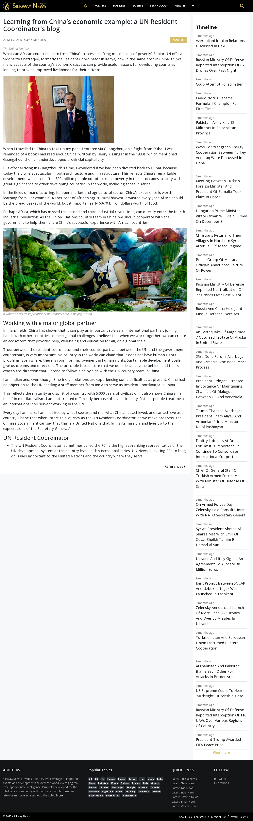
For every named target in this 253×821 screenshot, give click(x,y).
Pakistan (103, 783)
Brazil (119, 791)
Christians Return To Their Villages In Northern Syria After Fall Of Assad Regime (218, 240)
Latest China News (184, 783)
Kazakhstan (129, 795)
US (96, 779)
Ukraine (104, 787)
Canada (155, 787)
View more (221, 752)
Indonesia (144, 791)
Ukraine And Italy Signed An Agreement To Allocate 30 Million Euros (219, 564)
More (59, 795)
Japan (150, 779)
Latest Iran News (183, 788)
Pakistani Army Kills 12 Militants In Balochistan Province (216, 127)
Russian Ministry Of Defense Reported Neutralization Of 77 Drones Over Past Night (220, 289)
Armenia (142, 787)
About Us (184, 817)
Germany (130, 791)
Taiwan (125, 783)
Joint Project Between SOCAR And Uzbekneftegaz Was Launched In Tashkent (220, 588)
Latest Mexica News (185, 806)
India (160, 779)
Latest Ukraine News (185, 797)
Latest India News (183, 792)
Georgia (130, 787)
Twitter (221, 779)
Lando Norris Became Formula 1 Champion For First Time (217, 103)
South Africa (113, 795)
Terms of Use (218, 817)
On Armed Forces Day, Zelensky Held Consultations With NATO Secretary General (221, 509)
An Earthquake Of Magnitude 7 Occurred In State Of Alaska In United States (221, 337)
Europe (111, 779)
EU (102, 779)
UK (90, 779)
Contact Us (200, 817)
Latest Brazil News (184, 801)
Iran (142, 779)
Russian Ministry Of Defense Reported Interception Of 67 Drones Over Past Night (220, 65)
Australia (94, 791)
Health (180, 5)
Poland (92, 787)
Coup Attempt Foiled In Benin (221, 84)
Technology (159, 5)
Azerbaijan (117, 787)
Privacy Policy (237, 817)
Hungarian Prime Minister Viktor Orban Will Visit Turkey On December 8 (221, 216)
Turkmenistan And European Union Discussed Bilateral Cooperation (220, 643)
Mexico (156, 791)
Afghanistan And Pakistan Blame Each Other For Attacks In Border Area (218, 671)
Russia (121, 779)
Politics (100, 5)
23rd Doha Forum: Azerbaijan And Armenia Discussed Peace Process (221, 362)
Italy (145, 783)
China (92, 783)
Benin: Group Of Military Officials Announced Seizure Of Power (219, 265)
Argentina (107, 791)
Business (119, 5)
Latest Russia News (184, 779)
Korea (114, 783)
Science (138, 5)
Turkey (133, 779)
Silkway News (21, 816)
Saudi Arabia (96, 795)
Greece (155, 783)
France (136, 783)
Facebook (222, 783)
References (174, 466)
